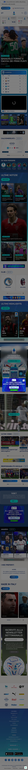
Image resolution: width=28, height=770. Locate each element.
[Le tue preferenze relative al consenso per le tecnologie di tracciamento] (25, 767)
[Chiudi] (24, 380)
